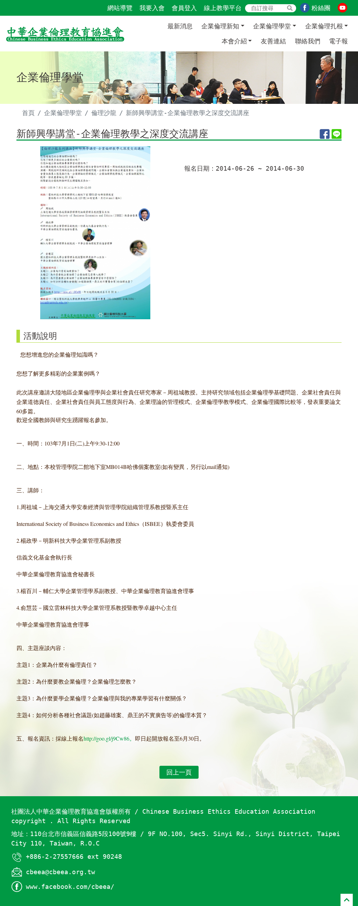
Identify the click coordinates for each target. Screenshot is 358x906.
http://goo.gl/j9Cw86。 (109, 738)
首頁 (28, 112)
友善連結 (273, 41)
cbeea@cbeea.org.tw (60, 872)
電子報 (338, 41)
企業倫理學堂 (63, 112)
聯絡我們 (307, 41)
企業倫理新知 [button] (220, 26)
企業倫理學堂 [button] (272, 26)
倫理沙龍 (103, 112)
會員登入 (184, 8)
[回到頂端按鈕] (347, 900)
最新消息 (180, 26)
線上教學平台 (223, 8)
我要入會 (152, 8)
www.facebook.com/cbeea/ (70, 886)
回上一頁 (179, 772)
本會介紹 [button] (234, 41)
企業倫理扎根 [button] (324, 26)
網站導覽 (120, 8)
